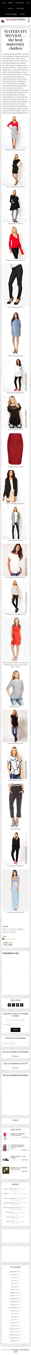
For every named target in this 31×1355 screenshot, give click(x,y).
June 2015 (14, 1280)
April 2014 (14, 1322)
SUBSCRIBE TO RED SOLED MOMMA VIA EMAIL (15, 1015)
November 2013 (14, 1337)
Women (10, 3)
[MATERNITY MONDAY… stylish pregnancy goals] (6, 1147)
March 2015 (14, 1289)
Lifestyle (10, 8)
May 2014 (14, 1319)
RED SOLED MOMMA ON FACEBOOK (15, 1075)
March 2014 (14, 1325)
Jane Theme (15, 1350)
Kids (28, 3)
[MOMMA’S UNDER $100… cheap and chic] (6, 1136)
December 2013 (14, 1334)
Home (3, 3)
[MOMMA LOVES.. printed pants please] (6, 1170)
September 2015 (14, 1271)
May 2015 (14, 1283)
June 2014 (14, 1316)
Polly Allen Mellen (10, 1198)
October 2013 (14, 1340)
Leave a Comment (8, 945)
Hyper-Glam (20, 8)
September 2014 (14, 1307)
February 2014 (14, 1328)
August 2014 (14, 1310)
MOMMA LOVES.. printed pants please (19, 1168)
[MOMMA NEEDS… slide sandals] (6, 1159)
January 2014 (14, 1331)
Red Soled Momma (11, 14)
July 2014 (14, 1313)
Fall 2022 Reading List (10, 1203)
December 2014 (14, 1298)
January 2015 (14, 1295)
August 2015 (14, 1274)
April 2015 (14, 1286)
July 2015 (14, 1277)
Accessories (20, 3)
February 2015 (14, 1292)
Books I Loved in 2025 (10, 1189)
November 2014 (14, 1301)
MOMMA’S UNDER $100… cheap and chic (18, 1134)
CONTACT (22, 14)
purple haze (10, 1212)
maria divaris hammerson (10, 939)
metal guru (10, 1221)
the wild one (10, 1217)
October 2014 (14, 1304)
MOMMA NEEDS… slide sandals (18, 1157)
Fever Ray (6, 1193)
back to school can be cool (12, 1207)
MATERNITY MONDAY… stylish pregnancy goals (18, 1146)
